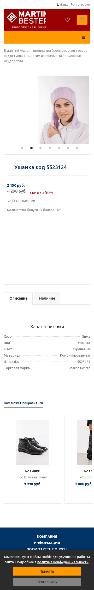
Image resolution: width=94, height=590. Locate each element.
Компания (47, 536)
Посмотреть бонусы (47, 549)
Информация (47, 543)
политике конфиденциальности (63, 562)
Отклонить (47, 582)
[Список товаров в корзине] (82, 23)
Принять (47, 571)
